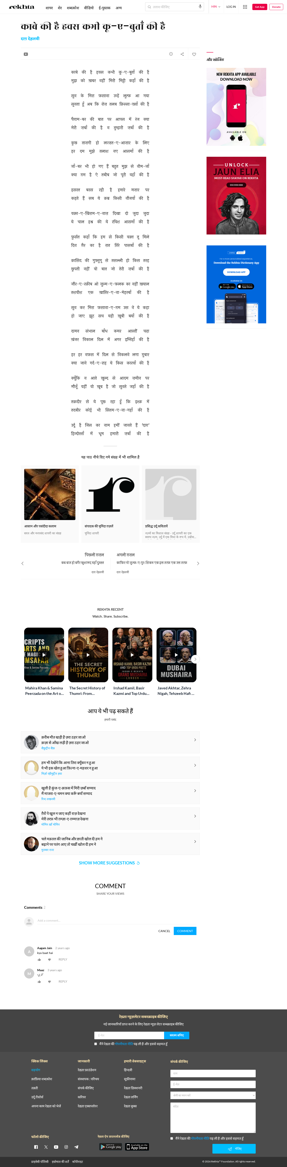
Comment (185, 931)
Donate (276, 6)
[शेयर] (182, 54)
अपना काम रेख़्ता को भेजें (46, 1106)
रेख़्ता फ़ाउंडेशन (87, 1070)
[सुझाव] (171, 54)
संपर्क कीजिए (86, 1088)
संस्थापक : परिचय (88, 1079)
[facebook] (36, 1146)
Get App (260, 6)
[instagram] (66, 1146)
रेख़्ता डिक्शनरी (133, 1088)
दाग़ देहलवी (30, 39)
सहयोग (35, 1070)
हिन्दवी (128, 1070)
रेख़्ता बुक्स (130, 1106)
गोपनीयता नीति (124, 1044)
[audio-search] (200, 6)
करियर (82, 1097)
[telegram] (76, 1146)
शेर (60, 7)
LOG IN (231, 6)
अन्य (119, 7)
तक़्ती (34, 1088)
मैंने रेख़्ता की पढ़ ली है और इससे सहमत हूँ (133, 1044)
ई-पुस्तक (105, 7)
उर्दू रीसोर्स (37, 1097)
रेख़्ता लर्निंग (131, 1097)
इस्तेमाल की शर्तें (60, 1161)
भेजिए (238, 1148)
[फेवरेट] (194, 54)
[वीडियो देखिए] (26, 54)
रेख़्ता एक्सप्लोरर (88, 1106)
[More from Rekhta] (245, 7)
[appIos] (137, 1147)
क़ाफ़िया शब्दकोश (41, 1079)
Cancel (164, 931)
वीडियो (89, 7)
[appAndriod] (110, 1147)
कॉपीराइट (77, 1161)
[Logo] (22, 7)
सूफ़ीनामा (129, 1079)
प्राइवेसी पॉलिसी (40, 1161)
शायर (49, 7)
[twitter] (46, 1146)
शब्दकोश (73, 7)
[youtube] (56, 1146)
